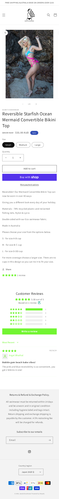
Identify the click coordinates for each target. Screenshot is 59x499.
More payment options (29, 184)
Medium (23, 145)
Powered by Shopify (38, 493)
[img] (9, 350)
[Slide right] (36, 104)
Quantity (6, 151)
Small (8, 145)
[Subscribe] (49, 440)
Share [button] (8, 269)
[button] (3, 15)
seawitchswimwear (25, 493)
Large (38, 145)
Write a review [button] (29, 331)
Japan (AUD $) (28, 472)
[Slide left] (23, 104)
